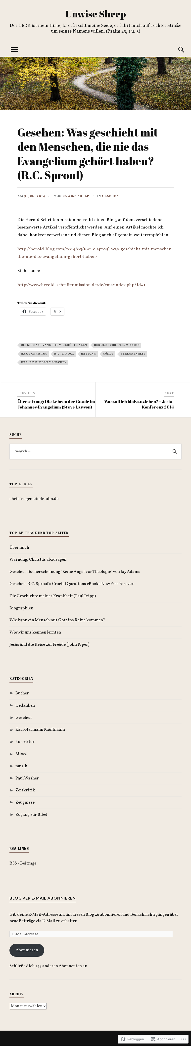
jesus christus (34, 354)
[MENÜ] (14, 50)
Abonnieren (27, 950)
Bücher (22, 693)
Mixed (21, 754)
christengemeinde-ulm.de (33, 499)
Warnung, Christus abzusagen (37, 559)
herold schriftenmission (117, 345)
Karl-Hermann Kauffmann (40, 729)
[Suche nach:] (95, 451)
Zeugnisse (25, 802)
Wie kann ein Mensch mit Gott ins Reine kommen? (57, 620)
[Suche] (177, 50)
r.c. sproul (64, 354)
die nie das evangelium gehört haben (54, 345)
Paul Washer (27, 778)
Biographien (21, 608)
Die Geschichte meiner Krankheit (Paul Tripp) (52, 596)
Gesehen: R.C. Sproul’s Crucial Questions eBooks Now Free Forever (71, 584)
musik (21, 766)
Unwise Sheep (95, 13)
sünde (108, 354)
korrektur (25, 742)
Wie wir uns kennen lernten (35, 632)
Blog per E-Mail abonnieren (42, 898)
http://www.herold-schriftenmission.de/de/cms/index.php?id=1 (81, 285)
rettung (88, 354)
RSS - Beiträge (22, 863)
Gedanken (25, 705)
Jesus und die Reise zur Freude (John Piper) (49, 644)
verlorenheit (133, 354)
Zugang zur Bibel (31, 815)
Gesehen (110, 196)
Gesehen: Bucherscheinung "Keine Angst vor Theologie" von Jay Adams (74, 572)
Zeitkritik (25, 790)
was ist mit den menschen (44, 362)
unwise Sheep (76, 196)
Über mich (19, 547)
